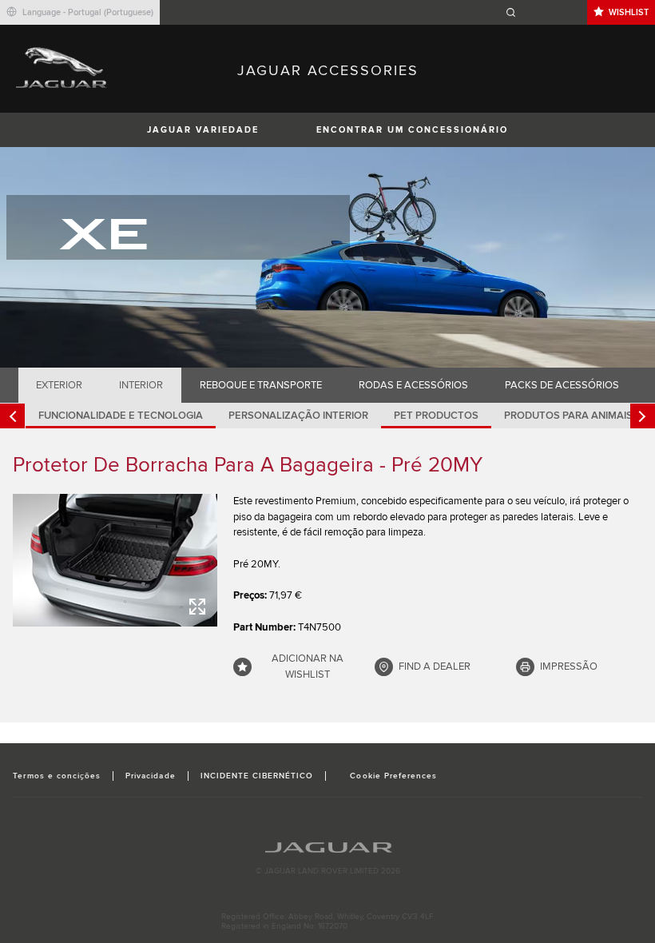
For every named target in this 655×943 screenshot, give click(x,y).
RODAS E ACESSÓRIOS (413, 385)
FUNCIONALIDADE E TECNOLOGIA (120, 415)
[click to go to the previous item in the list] (12, 416)
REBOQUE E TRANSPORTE (261, 385)
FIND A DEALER (434, 666)
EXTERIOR (59, 385)
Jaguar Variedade (203, 130)
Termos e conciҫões (57, 776)
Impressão (568, 666)
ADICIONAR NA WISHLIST (307, 666)
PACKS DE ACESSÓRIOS (562, 385)
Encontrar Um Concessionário (412, 130)
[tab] (59, 385)
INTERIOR (141, 385)
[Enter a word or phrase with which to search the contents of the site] (544, 12)
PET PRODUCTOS (436, 415)
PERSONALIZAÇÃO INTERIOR (298, 415)
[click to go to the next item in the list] (642, 416)
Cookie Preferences (393, 776)
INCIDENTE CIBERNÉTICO (257, 776)
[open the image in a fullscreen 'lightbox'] (115, 560)
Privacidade (150, 776)
